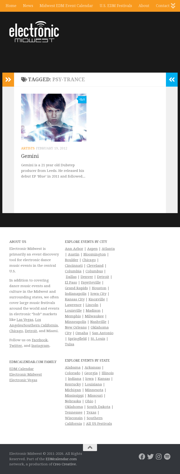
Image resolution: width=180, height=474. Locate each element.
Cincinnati (74, 265)
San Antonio (102, 333)
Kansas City (75, 299)
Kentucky (73, 384)
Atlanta (108, 249)
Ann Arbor (74, 249)
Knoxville (97, 299)
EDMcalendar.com (61, 459)
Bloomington (94, 254)
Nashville (98, 322)
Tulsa (69, 344)
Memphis (73, 316)
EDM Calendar (21, 369)
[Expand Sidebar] (8, 80)
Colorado (72, 373)
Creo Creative (64, 464)
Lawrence (73, 305)
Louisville (73, 310)
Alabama (73, 367)
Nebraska (73, 401)
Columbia (73, 271)
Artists (28, 148)
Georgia (91, 373)
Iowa (89, 379)
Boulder (71, 260)
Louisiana (93, 384)
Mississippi (74, 395)
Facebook (40, 340)
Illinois (108, 373)
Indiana (74, 379)
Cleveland (95, 265)
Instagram (40, 346)
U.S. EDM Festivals (116, 6)
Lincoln (92, 305)
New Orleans (76, 327)
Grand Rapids (76, 288)
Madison (93, 310)
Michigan (73, 390)
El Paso (71, 282)
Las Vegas (25, 320)
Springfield (77, 339)
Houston (99, 288)
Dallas (71, 277)
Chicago (16, 331)
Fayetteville (91, 282)
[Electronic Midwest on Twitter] (150, 456)
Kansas (104, 379)
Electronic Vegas (23, 380)
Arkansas (93, 367)
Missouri (95, 395)
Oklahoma (74, 407)
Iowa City (98, 294)
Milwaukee (94, 316)
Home (11, 6)
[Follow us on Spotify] (167, 456)
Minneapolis (75, 322)
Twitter (15, 346)
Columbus (94, 271)
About (144, 6)
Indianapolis (75, 294)
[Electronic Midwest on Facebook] (142, 456)
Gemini (30, 156)
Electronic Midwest (25, 374)
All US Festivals (99, 424)
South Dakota (98, 407)
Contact (162, 6)
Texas (91, 412)
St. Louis (98, 339)
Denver (87, 277)
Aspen (92, 249)
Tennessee (73, 412)
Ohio (89, 401)
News (28, 6)
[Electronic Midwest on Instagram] (159, 456)
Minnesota (94, 390)
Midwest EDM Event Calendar (66, 6)
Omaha (81, 333)
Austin (73, 254)
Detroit (31, 331)
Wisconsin (74, 418)
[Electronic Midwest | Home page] (34, 31)
